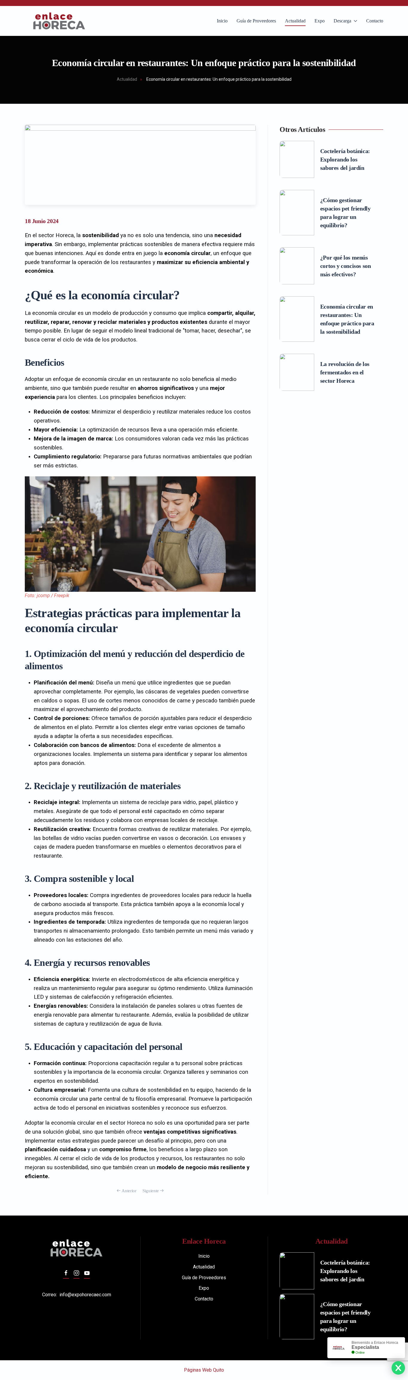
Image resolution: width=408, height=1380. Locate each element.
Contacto (374, 20)
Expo (320, 20)
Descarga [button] (342, 20)
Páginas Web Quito (204, 1370)
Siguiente (150, 1190)
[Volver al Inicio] (59, 21)
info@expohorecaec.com (85, 1294)
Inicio (222, 20)
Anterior (129, 1190)
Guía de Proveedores (256, 20)
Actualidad (295, 20)
